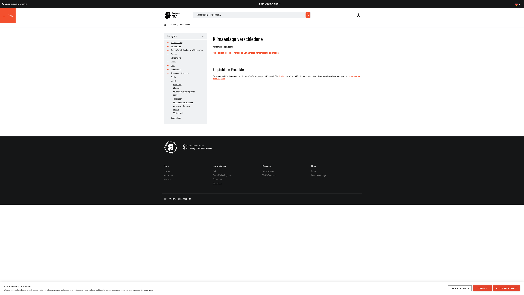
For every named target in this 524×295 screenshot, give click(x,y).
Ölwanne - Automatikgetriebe (184, 92)
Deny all (482, 288)
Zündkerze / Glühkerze (181, 106)
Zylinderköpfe (176, 58)
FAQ (214, 171)
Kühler (175, 95)
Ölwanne (176, 88)
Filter (173, 65)
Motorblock (177, 85)
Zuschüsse (217, 183)
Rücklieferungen (269, 175)
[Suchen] (308, 15)
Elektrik (173, 62)
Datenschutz (218, 179)
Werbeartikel (178, 113)
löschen (282, 76)
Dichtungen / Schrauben (180, 73)
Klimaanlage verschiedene (183, 102)
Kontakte (167, 179)
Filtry (355, 61)
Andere (173, 81)
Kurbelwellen (176, 69)
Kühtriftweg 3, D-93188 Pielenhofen (199, 148)
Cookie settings (460, 288)
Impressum (168, 175)
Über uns (167, 171)
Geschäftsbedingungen (222, 175)
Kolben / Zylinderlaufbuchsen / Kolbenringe (187, 50)
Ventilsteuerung (177, 43)
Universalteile (176, 118)
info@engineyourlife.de (270, 4)
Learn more (148, 290)
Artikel (313, 171)
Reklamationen (268, 171)
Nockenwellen (176, 46)
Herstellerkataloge (318, 175)
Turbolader (177, 99)
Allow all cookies (506, 288)
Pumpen (174, 54)
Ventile (173, 77)
